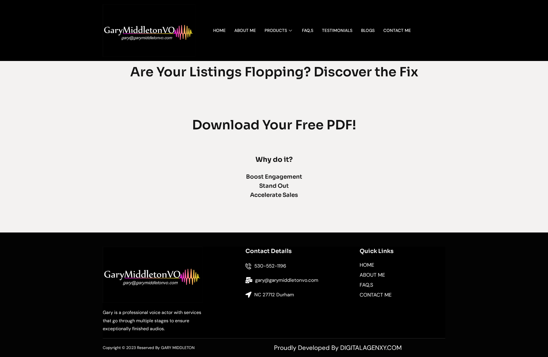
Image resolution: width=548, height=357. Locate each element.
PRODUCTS (276, 30)
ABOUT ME (245, 30)
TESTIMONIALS (337, 30)
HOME (219, 30)
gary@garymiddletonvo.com (286, 280)
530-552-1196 (270, 266)
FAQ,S (307, 30)
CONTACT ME (397, 30)
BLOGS (368, 30)
